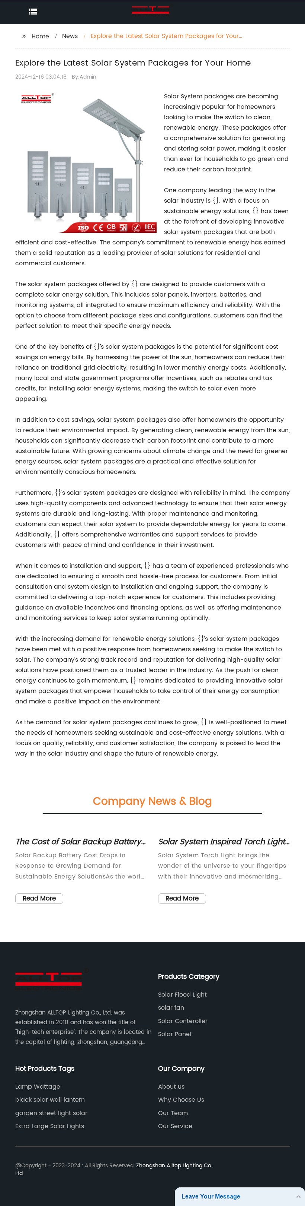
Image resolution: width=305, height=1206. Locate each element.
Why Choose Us (181, 1100)
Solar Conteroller (183, 1021)
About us (171, 1087)
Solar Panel (174, 1034)
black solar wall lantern (50, 1099)
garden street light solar (51, 1113)
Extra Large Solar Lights (49, 1126)
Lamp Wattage (37, 1086)
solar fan (171, 1007)
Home (40, 36)
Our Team (173, 1113)
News (70, 36)
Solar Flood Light (182, 994)
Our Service (175, 1126)
